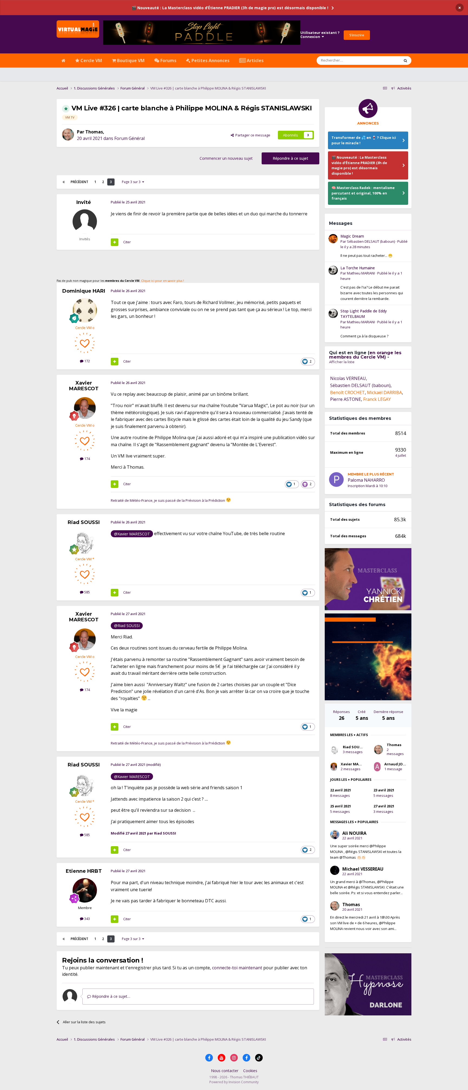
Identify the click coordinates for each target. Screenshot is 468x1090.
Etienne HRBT (84, 871)
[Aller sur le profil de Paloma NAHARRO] (336, 479)
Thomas (94, 132)
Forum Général (129, 138)
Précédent (79, 182)
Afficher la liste (342, 362)
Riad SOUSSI (84, 522)
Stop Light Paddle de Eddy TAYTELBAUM (363, 313)
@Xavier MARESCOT (132, 533)
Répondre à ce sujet (290, 158)
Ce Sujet (386, 60)
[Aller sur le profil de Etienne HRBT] (85, 890)
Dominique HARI (83, 291)
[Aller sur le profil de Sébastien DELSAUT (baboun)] (333, 238)
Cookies (250, 1070)
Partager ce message (252, 135)
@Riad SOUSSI (127, 625)
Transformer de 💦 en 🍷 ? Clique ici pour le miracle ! (364, 140)
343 (86, 918)
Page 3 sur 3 (132, 182)
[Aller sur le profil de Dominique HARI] (85, 310)
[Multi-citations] (114, 242)
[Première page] (63, 182)
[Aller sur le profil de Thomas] (68, 134)
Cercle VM (90, 60)
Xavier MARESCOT (84, 386)
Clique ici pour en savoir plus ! (162, 281)
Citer (127, 241)
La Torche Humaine (357, 267)
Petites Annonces (209, 60)
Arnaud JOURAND (399, 764)
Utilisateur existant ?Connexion (320, 34)
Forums (167, 60)
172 (86, 361)
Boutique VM (130, 60)
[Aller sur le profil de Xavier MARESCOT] (85, 408)
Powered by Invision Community (234, 1082)
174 (86, 458)
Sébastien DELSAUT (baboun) (371, 241)
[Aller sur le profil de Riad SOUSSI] (85, 541)
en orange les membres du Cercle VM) (365, 355)
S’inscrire (356, 35)
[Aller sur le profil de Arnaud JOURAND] (377, 766)
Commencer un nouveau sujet (226, 158)
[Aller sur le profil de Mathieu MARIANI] (333, 270)
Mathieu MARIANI (361, 273)
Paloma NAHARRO (366, 480)
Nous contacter (224, 1070)
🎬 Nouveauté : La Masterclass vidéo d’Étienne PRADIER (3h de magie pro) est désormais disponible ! (230, 7)
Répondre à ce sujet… (110, 996)
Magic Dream (352, 236)
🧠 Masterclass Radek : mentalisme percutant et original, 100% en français (363, 193)
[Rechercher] (405, 60)
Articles (255, 60)
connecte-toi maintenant (237, 968)
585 (86, 592)
